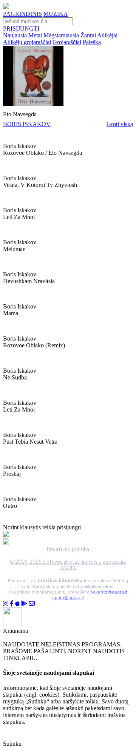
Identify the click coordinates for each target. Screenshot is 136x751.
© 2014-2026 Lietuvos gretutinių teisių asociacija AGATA (68, 565)
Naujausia (15, 35)
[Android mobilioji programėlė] (24, 603)
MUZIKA (55, 14)
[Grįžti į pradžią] (6, 7)
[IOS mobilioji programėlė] (17, 603)
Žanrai (88, 35)
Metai (35, 35)
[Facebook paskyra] (12, 603)
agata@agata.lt (68, 597)
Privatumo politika (68, 549)
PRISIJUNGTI (21, 28)
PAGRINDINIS (22, 14)
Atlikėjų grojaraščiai (27, 42)
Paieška (92, 42)
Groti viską (120, 124)
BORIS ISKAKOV (27, 124)
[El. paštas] (32, 603)
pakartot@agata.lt (109, 592)
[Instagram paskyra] (5, 603)
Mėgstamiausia (61, 35)
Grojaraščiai (67, 42)
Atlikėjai (107, 35)
